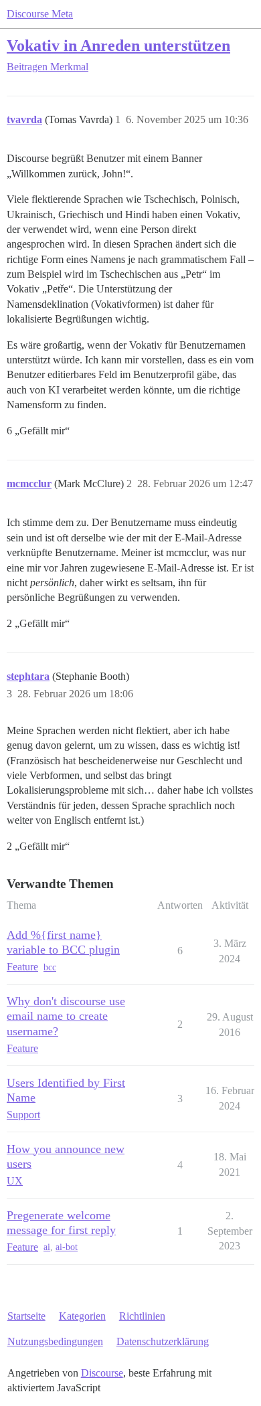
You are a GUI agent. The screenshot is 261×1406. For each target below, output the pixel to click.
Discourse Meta (40, 13)
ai (47, 1247)
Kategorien (82, 1316)
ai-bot (67, 1247)
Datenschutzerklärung (162, 1341)
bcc (50, 967)
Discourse (102, 1373)
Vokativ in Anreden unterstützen (118, 45)
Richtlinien (142, 1316)
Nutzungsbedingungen (55, 1341)
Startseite (26, 1316)
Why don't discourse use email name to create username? (66, 1015)
